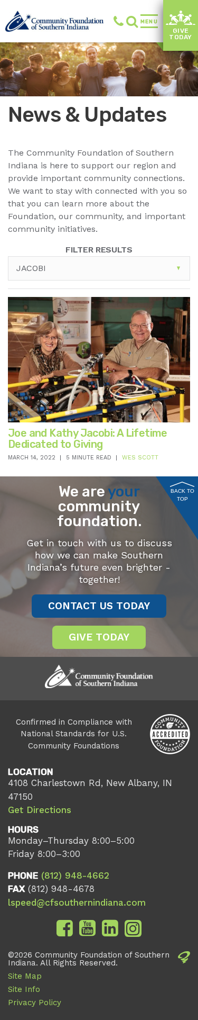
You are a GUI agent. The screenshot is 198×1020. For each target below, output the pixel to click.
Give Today (180, 34)
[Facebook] (64, 928)
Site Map (25, 976)
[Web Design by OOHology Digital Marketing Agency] (184, 981)
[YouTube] (87, 928)
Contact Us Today (99, 606)
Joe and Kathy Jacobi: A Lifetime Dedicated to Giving (87, 438)
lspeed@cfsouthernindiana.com (77, 902)
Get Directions (39, 810)
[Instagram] (133, 928)
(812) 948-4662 (113, 21)
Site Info (24, 989)
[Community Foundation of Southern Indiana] (54, 21)
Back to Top (182, 495)
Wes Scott (140, 457)
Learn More (72, 394)
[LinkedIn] (110, 928)
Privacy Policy (34, 1002)
